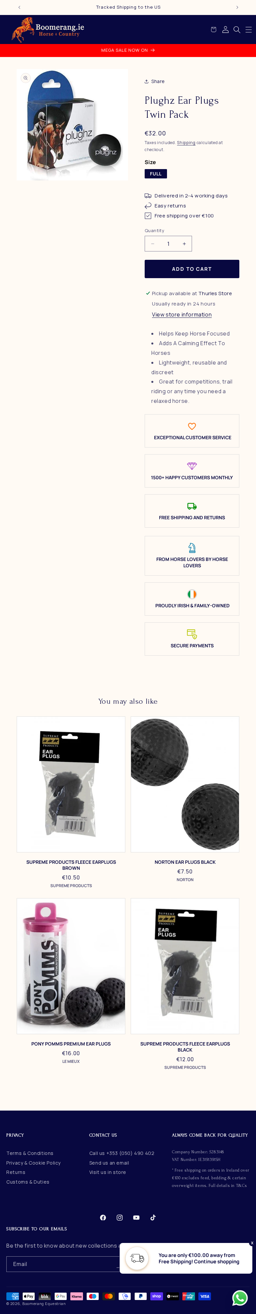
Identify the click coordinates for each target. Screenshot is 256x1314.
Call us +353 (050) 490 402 (122, 1153)
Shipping (186, 142)
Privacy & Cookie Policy (33, 1163)
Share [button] (158, 81)
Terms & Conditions (30, 1153)
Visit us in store (107, 1172)
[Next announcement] (237, 7)
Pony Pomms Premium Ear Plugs (71, 1044)
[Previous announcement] (19, 7)
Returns (15, 1172)
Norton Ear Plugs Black (185, 862)
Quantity (154, 230)
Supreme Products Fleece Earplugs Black (185, 1047)
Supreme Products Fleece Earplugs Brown (71, 865)
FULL (156, 173)
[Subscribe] (118, 1264)
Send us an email (109, 1163)
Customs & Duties (28, 1182)
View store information (182, 314)
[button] (248, 29)
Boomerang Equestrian (44, 1303)
